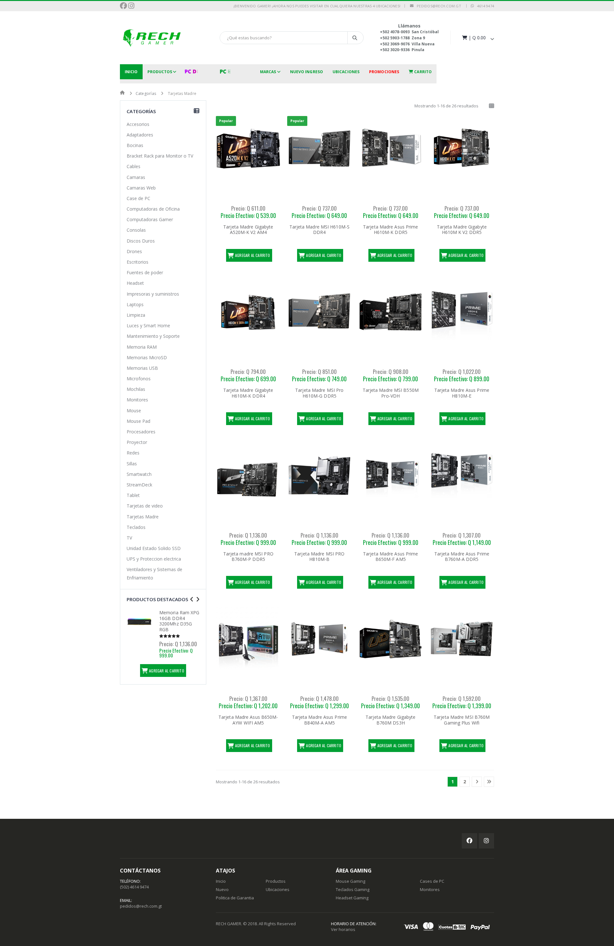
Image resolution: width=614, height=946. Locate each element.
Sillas (132, 464)
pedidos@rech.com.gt (437, 6)
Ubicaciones (346, 71)
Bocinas (135, 145)
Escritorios (137, 262)
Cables (133, 166)
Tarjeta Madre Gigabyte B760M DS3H (390, 720)
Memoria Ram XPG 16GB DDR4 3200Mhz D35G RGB (179, 620)
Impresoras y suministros (153, 294)
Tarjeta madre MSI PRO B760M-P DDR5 (248, 556)
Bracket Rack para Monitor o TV (160, 156)
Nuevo (222, 889)
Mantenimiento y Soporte (153, 336)
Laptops (135, 304)
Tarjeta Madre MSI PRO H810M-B (319, 556)
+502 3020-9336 (395, 49)
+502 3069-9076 (395, 44)
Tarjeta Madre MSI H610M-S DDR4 (319, 230)
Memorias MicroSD (147, 357)
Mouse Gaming (350, 881)
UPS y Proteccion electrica (154, 559)
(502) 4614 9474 (134, 887)
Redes (133, 453)
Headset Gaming (352, 898)
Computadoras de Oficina (153, 209)
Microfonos (139, 379)
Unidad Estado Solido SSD (154, 548)
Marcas (268, 71)
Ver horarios (343, 929)
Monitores (137, 400)
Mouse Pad (138, 421)
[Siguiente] (477, 782)
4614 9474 (484, 6)
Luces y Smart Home (148, 325)
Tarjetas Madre (143, 517)
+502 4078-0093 (395, 32)
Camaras (136, 177)
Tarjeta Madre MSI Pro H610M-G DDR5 (319, 393)
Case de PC (138, 198)
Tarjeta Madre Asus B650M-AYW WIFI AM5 (248, 720)
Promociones (384, 71)
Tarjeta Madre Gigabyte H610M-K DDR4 (248, 393)
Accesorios (138, 124)
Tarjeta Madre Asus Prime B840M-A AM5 (319, 720)
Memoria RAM (142, 347)
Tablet (133, 495)
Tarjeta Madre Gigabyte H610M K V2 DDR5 (462, 230)
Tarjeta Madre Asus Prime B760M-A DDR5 (461, 556)
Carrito (422, 71)
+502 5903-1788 (395, 38)
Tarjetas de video (145, 506)
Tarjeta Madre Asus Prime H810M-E (461, 393)
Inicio (131, 71)
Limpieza (136, 315)
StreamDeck (139, 485)
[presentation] (192, 599)
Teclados (136, 527)
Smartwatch (139, 474)
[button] (477, 38)
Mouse (134, 410)
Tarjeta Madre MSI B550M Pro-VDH (391, 393)
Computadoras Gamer (150, 219)
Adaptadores (140, 135)
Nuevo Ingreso (306, 71)
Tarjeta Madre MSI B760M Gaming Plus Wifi (462, 720)
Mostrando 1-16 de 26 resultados (446, 106)
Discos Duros (141, 241)
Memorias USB (142, 368)
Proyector (137, 442)
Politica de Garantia (235, 898)
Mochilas (136, 389)
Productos (159, 71)
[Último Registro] (489, 782)
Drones (134, 251)
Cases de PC (432, 881)
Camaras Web (141, 188)
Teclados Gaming (352, 889)
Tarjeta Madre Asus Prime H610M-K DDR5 (390, 230)
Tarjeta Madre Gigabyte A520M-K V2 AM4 (248, 230)
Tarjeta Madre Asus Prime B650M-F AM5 (390, 556)
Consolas (136, 230)
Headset (135, 283)
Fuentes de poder (145, 272)
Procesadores (141, 432)
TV (129, 538)
